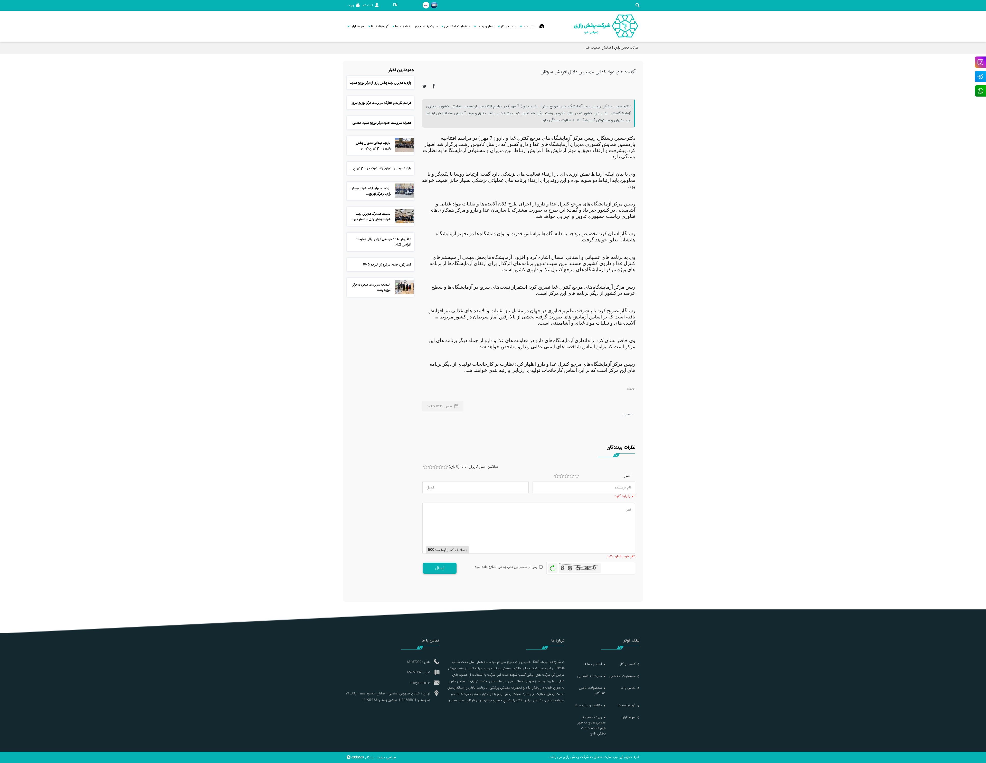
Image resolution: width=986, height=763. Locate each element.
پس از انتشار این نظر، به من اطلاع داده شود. (505, 567)
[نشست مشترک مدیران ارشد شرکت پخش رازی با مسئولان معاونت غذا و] (404, 216)
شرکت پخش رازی (626, 47)
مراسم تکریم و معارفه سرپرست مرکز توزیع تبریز (381, 103)
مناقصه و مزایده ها (588, 705)
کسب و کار (628, 664)
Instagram (980, 62)
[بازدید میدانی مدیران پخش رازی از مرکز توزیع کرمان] (404, 145)
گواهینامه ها (627, 705)
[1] (556, 476)
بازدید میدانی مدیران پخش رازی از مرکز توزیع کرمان (373, 145)
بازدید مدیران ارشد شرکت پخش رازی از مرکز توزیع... (370, 190)
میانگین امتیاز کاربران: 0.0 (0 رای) (473, 466)
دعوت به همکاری (589, 676)
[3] (566, 476)
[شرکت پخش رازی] (606, 26)
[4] (572, 476)
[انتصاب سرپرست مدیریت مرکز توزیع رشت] (404, 287)
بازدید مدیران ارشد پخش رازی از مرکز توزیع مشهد (380, 83)
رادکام (369, 757)
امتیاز (627, 475)
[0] (425, 467)
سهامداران (628, 717)
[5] (577, 476)
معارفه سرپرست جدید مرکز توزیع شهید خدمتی (381, 123)
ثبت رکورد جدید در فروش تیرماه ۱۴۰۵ (387, 264)
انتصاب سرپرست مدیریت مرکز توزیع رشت (371, 287)
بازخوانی (552, 567)
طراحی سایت (386, 757)
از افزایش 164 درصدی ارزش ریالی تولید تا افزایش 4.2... (383, 241)
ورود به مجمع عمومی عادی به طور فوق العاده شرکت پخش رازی (591, 725)
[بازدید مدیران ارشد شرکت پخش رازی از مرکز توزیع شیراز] (404, 190)
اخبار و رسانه (593, 664)
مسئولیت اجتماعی (622, 676)
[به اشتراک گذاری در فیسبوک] (434, 86)
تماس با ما (628, 688)
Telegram (980, 76)
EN (395, 5)
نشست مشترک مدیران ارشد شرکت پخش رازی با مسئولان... (371, 216)
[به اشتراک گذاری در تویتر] (424, 86)
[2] (561, 476)
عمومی (628, 414)
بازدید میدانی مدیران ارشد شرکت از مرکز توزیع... (380, 168)
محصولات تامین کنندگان (592, 690)
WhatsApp (980, 91)
